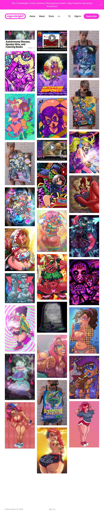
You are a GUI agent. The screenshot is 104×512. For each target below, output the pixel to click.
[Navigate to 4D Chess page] (20, 206)
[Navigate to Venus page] (20, 288)
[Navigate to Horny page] (84, 194)
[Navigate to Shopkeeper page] (84, 377)
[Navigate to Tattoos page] (52, 356)
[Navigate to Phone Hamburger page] (84, 470)
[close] (101, 5)
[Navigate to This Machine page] (52, 450)
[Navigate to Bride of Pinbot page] (84, 54)
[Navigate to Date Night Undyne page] (84, 236)
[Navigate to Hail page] (52, 277)
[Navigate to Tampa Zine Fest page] (52, 402)
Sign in (77, 16)
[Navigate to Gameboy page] (52, 74)
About (42, 16)
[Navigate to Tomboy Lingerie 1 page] (20, 474)
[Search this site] (69, 16)
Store (51, 16)
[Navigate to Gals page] (20, 117)
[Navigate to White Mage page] (20, 249)
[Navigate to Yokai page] (20, 377)
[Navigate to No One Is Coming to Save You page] (20, 71)
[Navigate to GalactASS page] (52, 118)
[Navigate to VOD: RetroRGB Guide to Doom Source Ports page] (52, 41)
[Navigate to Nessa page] (84, 424)
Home (32, 16)
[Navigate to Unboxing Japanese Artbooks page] (52, 150)
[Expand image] (30, 44)
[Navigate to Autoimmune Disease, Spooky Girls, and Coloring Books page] (20, 40)
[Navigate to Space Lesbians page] (52, 185)
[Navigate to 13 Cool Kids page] (20, 163)
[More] (59, 16)
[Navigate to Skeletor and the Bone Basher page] (84, 104)
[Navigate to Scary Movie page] (84, 282)
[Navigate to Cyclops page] (20, 328)
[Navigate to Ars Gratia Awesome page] (84, 152)
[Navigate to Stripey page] (52, 231)
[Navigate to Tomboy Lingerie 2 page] (20, 425)
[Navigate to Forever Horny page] (52, 317)
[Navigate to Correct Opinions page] (84, 330)
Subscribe (91, 16)
